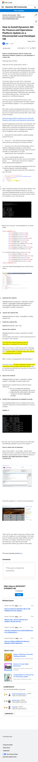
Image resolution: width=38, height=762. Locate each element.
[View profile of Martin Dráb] (9, 701)
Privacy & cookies (8, 744)
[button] (35, 7)
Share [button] (27, 48)
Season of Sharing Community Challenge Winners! (23, 655)
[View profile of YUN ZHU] (9, 707)
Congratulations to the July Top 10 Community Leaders (23, 675)
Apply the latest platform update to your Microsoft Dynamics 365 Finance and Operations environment (18, 119)
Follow (19, 595)
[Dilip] (3, 43)
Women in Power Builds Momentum (21, 665)
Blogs (18, 15)
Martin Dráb (16, 700)
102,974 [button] (21, 706)
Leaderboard (9, 713)
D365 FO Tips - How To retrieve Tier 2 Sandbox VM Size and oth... (16, 620)
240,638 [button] (23, 700)
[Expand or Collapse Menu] (2, 7)
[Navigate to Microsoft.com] (7, 2)
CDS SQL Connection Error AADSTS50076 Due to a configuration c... (18, 631)
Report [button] (34, 48)
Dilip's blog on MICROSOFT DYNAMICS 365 (13, 17)
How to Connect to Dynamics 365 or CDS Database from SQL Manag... (17, 609)
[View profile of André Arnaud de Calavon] (9, 694)
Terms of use (6, 747)
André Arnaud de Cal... (19, 693)
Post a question (19, 10)
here (20, 553)
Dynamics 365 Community (16, 7)
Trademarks (6, 750)
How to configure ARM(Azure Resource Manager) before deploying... (16, 642)
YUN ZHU (15, 707)
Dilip (7, 43)
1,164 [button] (12, 43)
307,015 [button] (29, 693)
